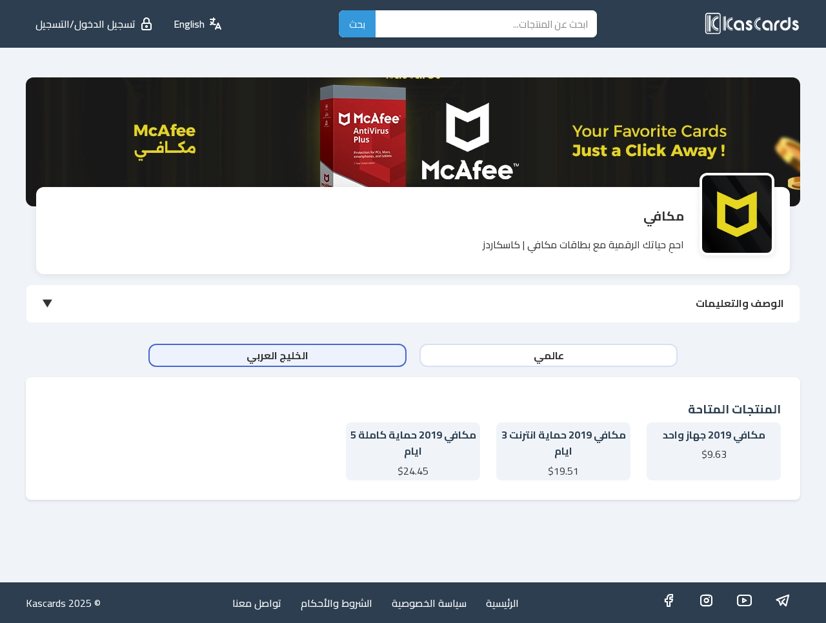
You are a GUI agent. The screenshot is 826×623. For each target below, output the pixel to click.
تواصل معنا (256, 603)
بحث (357, 24)
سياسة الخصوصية (429, 603)
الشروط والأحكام (336, 603)
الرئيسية (502, 603)
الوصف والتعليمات (740, 303)
